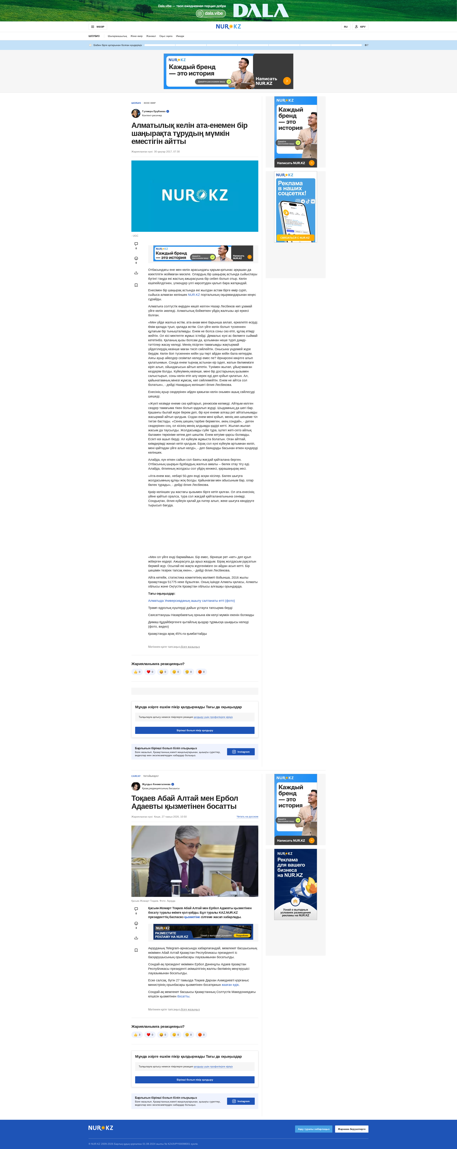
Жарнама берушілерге (352, 1129)
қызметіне (192, 917)
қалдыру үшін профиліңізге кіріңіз (213, 717)
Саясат (135, 776)
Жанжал (151, 36)
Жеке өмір (136, 36)
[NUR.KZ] (228, 27)
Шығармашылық (117, 36)
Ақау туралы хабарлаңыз (314, 1129)
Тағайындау (151, 776)
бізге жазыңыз (190, 646)
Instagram (244, 751)
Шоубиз (94, 36)
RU (346, 26)
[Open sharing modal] (136, 273)
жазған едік (230, 985)
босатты (183, 996)
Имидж (180, 36)
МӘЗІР (100, 26)
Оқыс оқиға (165, 36)
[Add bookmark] (136, 285)
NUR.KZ (194, 295)
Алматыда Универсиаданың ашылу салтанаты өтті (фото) (191, 600)
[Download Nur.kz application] (228, 10)
